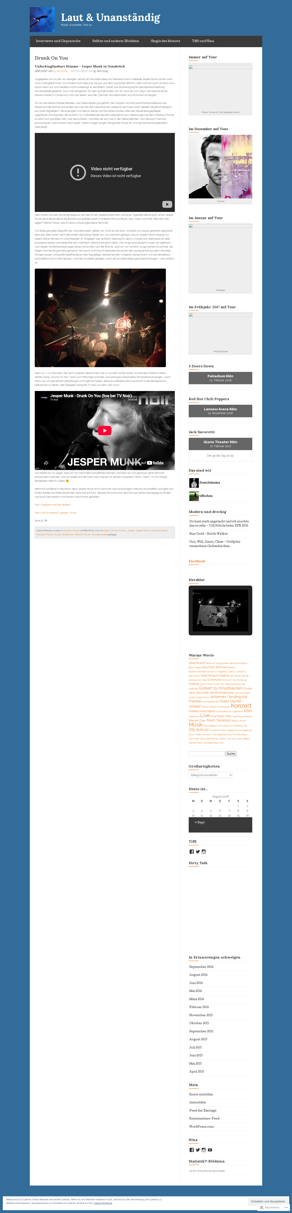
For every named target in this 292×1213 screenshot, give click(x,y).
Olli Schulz (199, 729)
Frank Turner (213, 684)
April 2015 (196, 1072)
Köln (248, 710)
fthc (222, 684)
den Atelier (235, 676)
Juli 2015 (195, 1047)
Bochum (209, 667)
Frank (203, 684)
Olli (245, 725)
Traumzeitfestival (209, 738)
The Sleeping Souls (222, 734)
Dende (245, 676)
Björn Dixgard (195, 667)
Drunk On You (118, 530)
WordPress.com (201, 1127)
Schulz (238, 730)
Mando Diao (197, 720)
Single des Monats (165, 41)
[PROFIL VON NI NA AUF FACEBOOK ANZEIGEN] (191, 1150)
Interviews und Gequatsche (58, 41)
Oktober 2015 (199, 1023)
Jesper (130, 530)
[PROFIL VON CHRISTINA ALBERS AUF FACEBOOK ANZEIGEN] (191, 851)
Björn (245, 663)
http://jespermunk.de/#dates (52, 504)
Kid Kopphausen (210, 701)
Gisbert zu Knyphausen (221, 688)
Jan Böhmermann (221, 692)
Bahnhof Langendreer (217, 663)
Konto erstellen (201, 1094)
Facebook (197, 561)
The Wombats (240, 734)
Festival (194, 684)
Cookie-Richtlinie (103, 1203)
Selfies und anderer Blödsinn (115, 41)
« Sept (200, 822)
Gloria (247, 688)
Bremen (221, 667)
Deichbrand (195, 676)
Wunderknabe (99, 534)
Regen (231, 730)
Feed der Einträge (203, 1111)
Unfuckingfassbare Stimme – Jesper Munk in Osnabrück (80, 66)
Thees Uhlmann (203, 734)
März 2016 (196, 999)
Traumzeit (194, 738)
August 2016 (198, 975)
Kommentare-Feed (204, 1118)
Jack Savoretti (199, 692)
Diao (204, 680)
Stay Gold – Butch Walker (208, 534)
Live (205, 715)
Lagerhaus (194, 716)
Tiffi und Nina (203, 41)
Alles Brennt (197, 663)
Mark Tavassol (219, 720)
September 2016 (201, 967)
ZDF (221, 743)
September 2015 (201, 1031)
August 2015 (198, 1039)
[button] (211, 620)
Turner (222, 738)
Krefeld (194, 711)
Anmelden (197, 1102)
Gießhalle (193, 688)
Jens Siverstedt (242, 693)
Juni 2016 (196, 983)
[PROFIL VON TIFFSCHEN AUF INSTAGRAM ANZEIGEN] (203, 851)
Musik (76, 530)
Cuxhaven (240, 671)
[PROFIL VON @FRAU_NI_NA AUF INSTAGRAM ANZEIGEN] (203, 1150)
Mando (248, 716)
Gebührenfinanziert (235, 684)
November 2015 (201, 1015)
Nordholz (238, 725)
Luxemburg (238, 716)
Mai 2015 (195, 1064)
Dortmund (214, 680)
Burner (210, 671)
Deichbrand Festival (215, 675)
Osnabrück (68, 534)
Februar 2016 (199, 1007)
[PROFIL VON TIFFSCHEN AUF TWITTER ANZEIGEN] (197, 851)
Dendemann (195, 680)
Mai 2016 (195, 991)
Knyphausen (223, 707)
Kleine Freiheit (159, 530)
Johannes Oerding (225, 697)
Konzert (67, 530)
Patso (224, 730)
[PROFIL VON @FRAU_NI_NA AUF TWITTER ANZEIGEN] (197, 1150)
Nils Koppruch (225, 725)
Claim (107, 530)
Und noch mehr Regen (238, 738)
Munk (49, 534)
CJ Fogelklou (221, 671)
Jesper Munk (143, 530)
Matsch (235, 721)
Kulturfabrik (208, 711)
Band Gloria (235, 663)
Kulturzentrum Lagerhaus (229, 711)
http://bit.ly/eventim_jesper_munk (55, 512)
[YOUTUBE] (210, 1150)
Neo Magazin (210, 725)
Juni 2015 (196, 1055)
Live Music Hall (221, 716)
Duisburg (242, 680)
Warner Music (82, 534)
